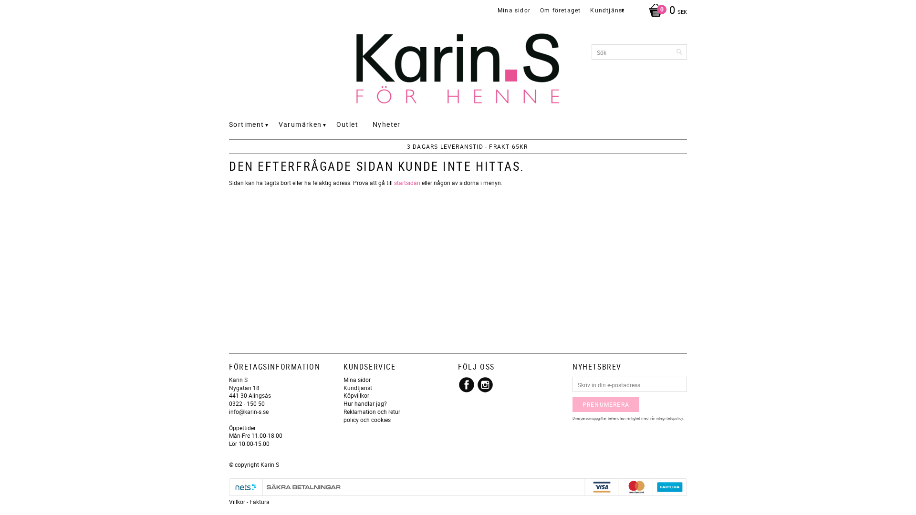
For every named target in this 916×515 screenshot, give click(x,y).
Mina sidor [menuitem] (514, 10)
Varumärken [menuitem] (300, 124)
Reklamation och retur (372, 411)
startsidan (407, 182)
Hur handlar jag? (365, 403)
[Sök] (680, 52)
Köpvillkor (356, 395)
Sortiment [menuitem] (246, 124)
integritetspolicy (669, 418)
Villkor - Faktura (249, 501)
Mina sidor (357, 379)
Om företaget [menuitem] (560, 10)
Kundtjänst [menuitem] (607, 10)
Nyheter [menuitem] (387, 124)
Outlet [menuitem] (347, 124)
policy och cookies (367, 419)
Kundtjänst (358, 387)
